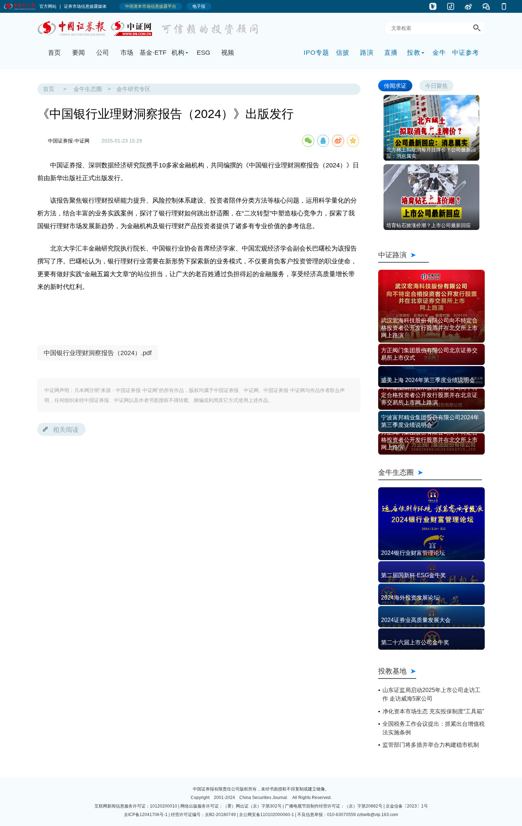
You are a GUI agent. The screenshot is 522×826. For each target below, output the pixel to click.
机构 (178, 52)
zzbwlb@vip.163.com (377, 814)
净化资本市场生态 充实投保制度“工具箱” (433, 711)
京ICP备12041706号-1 (146, 814)
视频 (227, 52)
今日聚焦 (436, 85)
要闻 (78, 52)
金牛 (439, 52)
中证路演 (403, 254)
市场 (126, 52)
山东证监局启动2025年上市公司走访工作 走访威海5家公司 (431, 694)
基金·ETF (153, 52)
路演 (367, 52)
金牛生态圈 (88, 89)
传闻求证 (395, 85)
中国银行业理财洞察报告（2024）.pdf (98, 352)
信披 (342, 52)
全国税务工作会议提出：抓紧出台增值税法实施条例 (433, 728)
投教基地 (392, 671)
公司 (102, 52)
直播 (391, 52)
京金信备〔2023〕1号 (407, 806)
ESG (203, 52)
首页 (54, 52)
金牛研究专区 (133, 89)
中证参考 (465, 52)
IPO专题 (316, 52)
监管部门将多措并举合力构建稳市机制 (430, 745)
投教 (413, 52)
